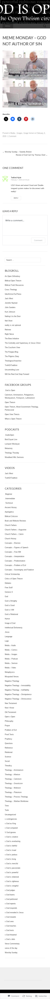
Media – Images (11, 654)
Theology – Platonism (13, 792)
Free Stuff (9, 588)
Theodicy (8, 766)
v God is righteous (12, 881)
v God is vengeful (11, 886)
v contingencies (11, 819)
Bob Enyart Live (11, 439)
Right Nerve (9, 334)
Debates (8, 583)
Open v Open (10, 717)
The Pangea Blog (11, 352)
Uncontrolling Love (12, 370)
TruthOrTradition (11, 365)
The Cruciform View (12, 347)
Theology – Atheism (12, 774)
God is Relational (11, 614)
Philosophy (9, 721)
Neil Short (8, 321)
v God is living (10, 859)
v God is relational (12, 877)
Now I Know (9, 708)
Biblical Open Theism (13, 281)
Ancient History (11, 507)
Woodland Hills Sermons (14, 457)
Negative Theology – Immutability (18, 685)
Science (8, 757)
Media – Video (10, 668)
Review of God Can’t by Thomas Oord (31, 155)
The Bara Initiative (12, 338)
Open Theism (10, 402)
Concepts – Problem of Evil (15, 565)
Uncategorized (10, 815)
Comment (38, 240)
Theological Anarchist (13, 361)
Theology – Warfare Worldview (16, 801)
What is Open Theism (13, 419)
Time (7, 806)
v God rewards (10, 917)
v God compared (11, 828)
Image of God (10, 623)
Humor (7, 619)
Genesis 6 (9, 592)
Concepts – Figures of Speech (16, 547)
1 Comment (11, 136)
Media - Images (16, 133)
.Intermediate (10, 498)
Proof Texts (9, 734)
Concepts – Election (12, 543)
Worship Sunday (11, 953)
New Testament (11, 703)
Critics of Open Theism (14, 579)
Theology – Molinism (13, 788)
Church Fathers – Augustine (15, 530)
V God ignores (10, 832)
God (6, 596)
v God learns (10, 895)
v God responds (11, 908)
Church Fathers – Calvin (14, 534)
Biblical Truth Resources (14, 285)
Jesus (7, 632)
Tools (7, 810)
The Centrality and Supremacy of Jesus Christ (23, 343)
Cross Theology (11, 290)
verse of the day (11, 948)
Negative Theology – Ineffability (17, 690)
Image (25, 133)
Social (7, 761)
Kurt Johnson (10, 312)
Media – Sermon (11, 663)
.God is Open (10, 390)
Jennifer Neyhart (11, 303)
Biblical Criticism (11, 516)
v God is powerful (11, 872)
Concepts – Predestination (15, 561)
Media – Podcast (11, 659)
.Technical (9, 503)
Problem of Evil (11, 730)
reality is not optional (13, 325)
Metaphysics (10, 672)
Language (8, 636)
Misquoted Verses (12, 677)
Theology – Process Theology (16, 797)
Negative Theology (12, 681)
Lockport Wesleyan (12, 444)
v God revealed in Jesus (14, 912)
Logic (7, 641)
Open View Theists (12, 414)
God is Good (10, 605)
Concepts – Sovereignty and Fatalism (19, 570)
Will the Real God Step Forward (17, 374)
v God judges (10, 890)
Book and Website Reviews (15, 521)
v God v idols (10, 939)
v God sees (9, 921)
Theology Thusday (12, 453)
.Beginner (8, 494)
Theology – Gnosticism (14, 783)
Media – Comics (11, 650)
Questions (9, 743)
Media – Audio (10, 645)
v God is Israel (10, 850)
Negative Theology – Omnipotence (18, 694)
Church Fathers (11, 525)
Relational (8, 752)
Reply (16, 198)
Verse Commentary (12, 944)
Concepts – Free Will (13, 552)
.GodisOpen (9, 435)
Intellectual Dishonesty (13, 628)
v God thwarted (11, 935)
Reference (9, 748)
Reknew (8, 330)
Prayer (7, 725)
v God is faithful (11, 846)
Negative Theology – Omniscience (18, 699)
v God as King (10, 823)
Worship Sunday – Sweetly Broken (17, 152)
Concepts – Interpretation (14, 556)
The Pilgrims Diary (12, 356)
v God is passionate (12, 868)
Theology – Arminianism (14, 770)
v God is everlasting (12, 841)
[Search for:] (44, 26)
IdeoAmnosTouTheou (13, 294)
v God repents (10, 904)
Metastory (9, 448)
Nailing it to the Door (13, 316)
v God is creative (11, 837)
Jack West (9, 298)
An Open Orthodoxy (12, 276)
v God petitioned (11, 899)
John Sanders (10, 307)
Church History (10, 539)
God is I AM (9, 610)
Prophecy (8, 739)
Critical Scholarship (12, 574)
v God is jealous (11, 855)
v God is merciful (11, 863)
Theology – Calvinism (13, 779)
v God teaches (10, 926)
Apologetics (9, 512)
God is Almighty (11, 601)
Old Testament (10, 712)
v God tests (9, 930)
